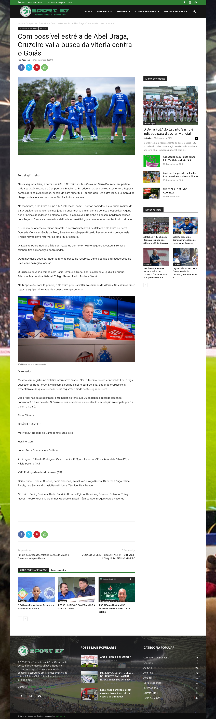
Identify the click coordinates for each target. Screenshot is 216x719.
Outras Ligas (149, 123)
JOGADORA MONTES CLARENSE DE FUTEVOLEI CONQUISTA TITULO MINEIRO (108, 556)
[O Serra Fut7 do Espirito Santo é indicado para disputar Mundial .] (170, 105)
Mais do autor (58, 570)
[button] (194, 11)
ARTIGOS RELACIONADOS (33, 570)
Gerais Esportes (174, 11)
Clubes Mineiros (145, 11)
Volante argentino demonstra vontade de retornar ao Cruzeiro (184, 240)
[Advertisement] (76, 165)
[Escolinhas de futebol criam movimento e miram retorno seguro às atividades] (89, 694)
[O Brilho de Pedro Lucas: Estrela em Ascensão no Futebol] (36, 589)
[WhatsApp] (44, 67)
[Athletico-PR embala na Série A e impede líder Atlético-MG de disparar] (156, 225)
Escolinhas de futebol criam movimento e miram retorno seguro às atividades (115, 693)
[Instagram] (190, 2)
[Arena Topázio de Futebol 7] (89, 661)
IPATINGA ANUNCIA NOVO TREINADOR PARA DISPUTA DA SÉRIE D (115, 608)
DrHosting (60, 715)
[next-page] (25, 619)
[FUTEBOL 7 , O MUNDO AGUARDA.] (151, 193)
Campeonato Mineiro (108, 601)
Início (20, 23)
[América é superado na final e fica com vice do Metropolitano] (151, 177)
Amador (22, 601)
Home (88, 11)
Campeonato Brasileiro (37, 23)
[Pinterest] (36, 67)
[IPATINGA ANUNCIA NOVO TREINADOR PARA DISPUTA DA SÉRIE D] (117, 589)
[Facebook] (184, 2)
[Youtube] (195, 2)
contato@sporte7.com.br (42, 686)
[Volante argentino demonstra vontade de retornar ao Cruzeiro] (185, 225)
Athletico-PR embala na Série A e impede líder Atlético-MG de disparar (155, 240)
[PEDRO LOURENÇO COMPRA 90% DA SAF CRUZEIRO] (76, 589)
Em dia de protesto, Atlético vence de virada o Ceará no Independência (44, 556)
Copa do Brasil (150, 233)
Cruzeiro (43, 28)
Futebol (122, 11)
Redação (26, 60)
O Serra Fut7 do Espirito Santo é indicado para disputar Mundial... (168, 131)
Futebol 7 (103, 11)
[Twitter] (29, 67)
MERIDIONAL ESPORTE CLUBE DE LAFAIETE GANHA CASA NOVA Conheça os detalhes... (116, 676)
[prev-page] (20, 619)
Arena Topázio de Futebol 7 (115, 656)
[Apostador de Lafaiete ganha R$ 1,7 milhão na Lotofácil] (151, 161)
